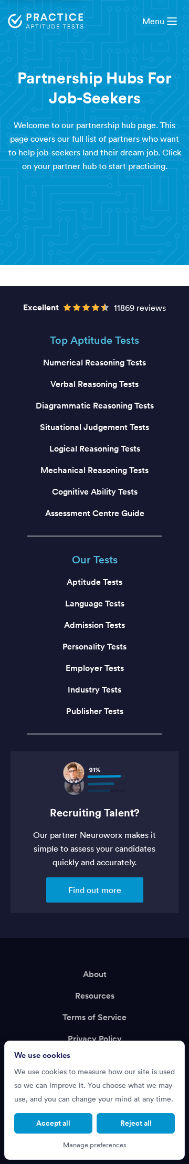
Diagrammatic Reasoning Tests (95, 405)
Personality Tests (94, 646)
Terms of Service (94, 1017)
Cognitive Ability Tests (95, 491)
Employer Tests (95, 668)
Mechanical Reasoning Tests (94, 470)
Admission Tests (94, 625)
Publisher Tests (94, 711)
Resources (94, 995)
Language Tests (94, 603)
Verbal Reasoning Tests (94, 384)
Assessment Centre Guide (94, 513)
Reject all (136, 1123)
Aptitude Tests (94, 582)
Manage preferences (95, 1144)
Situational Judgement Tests (94, 427)
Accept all (53, 1123)
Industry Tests (94, 689)
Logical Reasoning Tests (94, 448)
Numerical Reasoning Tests (94, 362)
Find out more (94, 890)
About (95, 974)
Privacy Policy (95, 1038)
